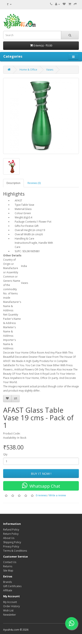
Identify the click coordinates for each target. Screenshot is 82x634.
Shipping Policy (12, 542)
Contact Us (9, 562)
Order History (11, 606)
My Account (10, 602)
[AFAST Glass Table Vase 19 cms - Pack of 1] (41, 116)
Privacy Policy (11, 546)
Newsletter (9, 614)
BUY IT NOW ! (41, 473)
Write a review (57, 495)
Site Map (8, 570)
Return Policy (11, 534)
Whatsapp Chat (43, 486)
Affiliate (7, 590)
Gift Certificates (12, 586)
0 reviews (41, 495)
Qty (5, 454)
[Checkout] (75, 4)
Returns (7, 566)
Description (13, 183)
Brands (7, 582)
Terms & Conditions (15, 550)
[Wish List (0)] (64, 4)
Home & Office (28, 69)
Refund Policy (11, 529)
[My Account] (57, 4)
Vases (49, 69)
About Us (8, 538)
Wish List (8, 610)
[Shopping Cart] (69, 4)
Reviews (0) (34, 183)
